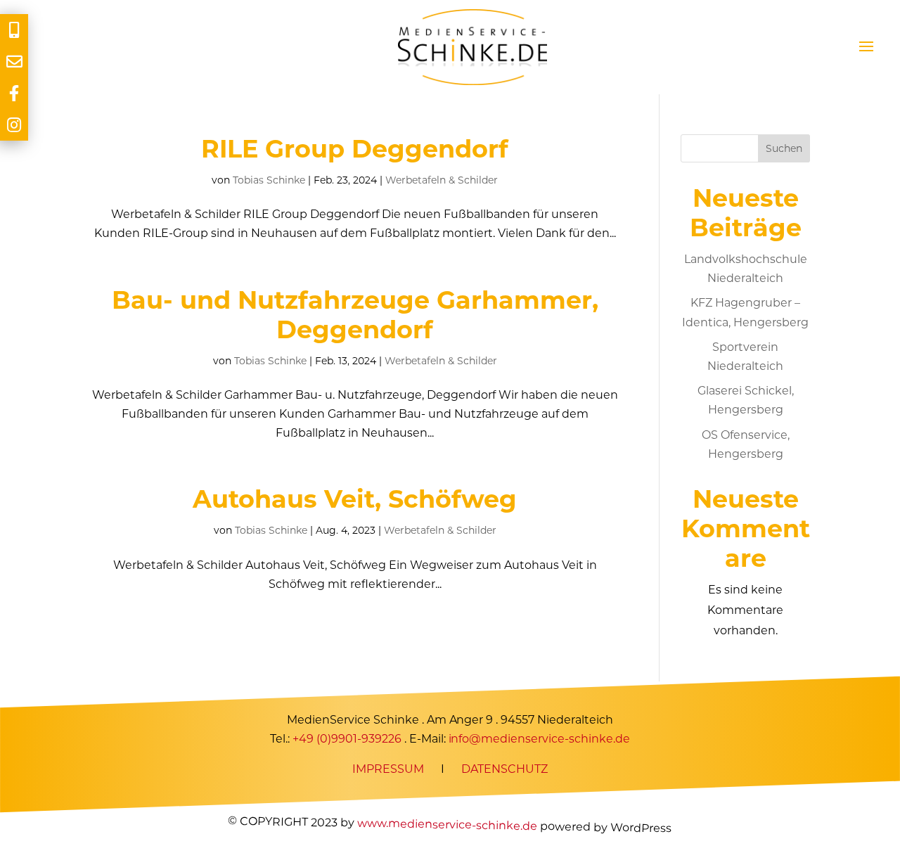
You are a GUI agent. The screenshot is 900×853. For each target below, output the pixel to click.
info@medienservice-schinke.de (540, 738)
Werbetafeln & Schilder (441, 180)
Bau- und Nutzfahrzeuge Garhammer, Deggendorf (355, 315)
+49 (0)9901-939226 (346, 738)
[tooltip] (14, 30)
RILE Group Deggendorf (354, 149)
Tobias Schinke (269, 180)
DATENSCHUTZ (504, 769)
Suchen (784, 148)
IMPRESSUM (388, 769)
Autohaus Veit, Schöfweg (355, 499)
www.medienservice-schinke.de (447, 824)
